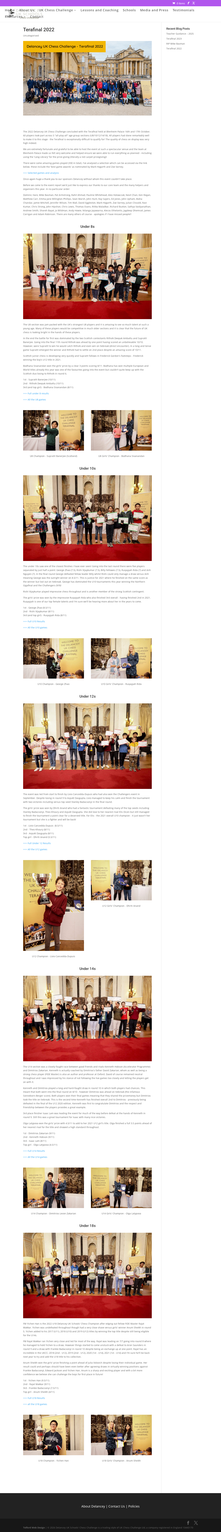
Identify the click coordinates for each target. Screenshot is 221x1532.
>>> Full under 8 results (36, 393)
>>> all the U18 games (35, 1404)
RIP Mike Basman (175, 43)
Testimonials (183, 10)
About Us (27, 10)
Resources (14, 17)
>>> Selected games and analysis (41, 172)
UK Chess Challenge (56, 10)
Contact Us (116, 1506)
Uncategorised (31, 35)
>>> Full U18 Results (34, 1398)
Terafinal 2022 (174, 48)
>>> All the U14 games (35, 1157)
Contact (37, 17)
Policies (134, 1506)
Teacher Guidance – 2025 (180, 33)
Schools (129, 10)
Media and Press (154, 10)
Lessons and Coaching (100, 10)
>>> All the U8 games (34, 399)
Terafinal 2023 (174, 38)
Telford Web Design (34, 1527)
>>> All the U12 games (35, 849)
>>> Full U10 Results (34, 621)
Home (10, 10)
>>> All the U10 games (35, 627)
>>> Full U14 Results (34, 1150)
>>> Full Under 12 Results (37, 843)
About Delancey (93, 1506)
